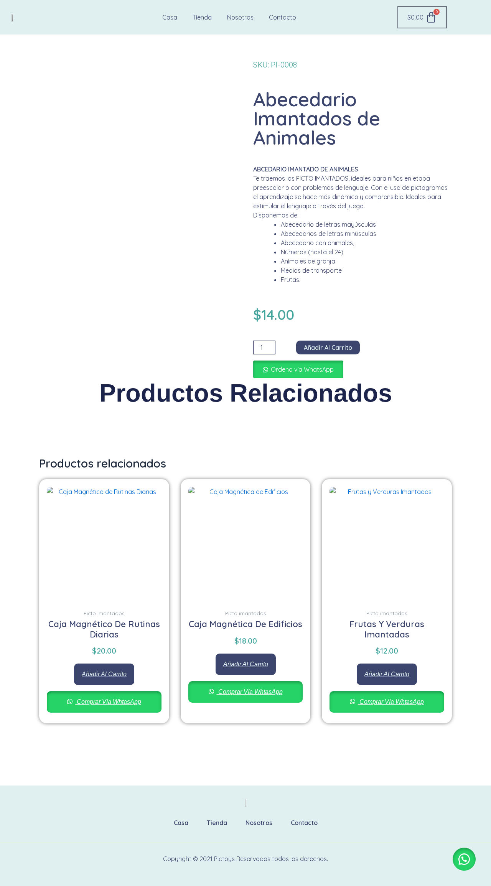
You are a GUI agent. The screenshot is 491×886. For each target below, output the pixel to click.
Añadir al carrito (328, 347)
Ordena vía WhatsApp (302, 369)
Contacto (282, 17)
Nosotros (240, 17)
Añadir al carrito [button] (104, 674)
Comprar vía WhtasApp (108, 701)
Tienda (202, 17)
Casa (169, 17)
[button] (298, 369)
